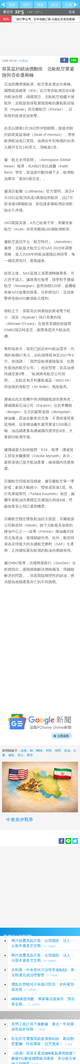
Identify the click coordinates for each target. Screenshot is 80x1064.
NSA (39, 750)
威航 (11, 755)
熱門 (26, 5)
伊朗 (49, 750)
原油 (67, 750)
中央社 (23, 60)
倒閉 (58, 750)
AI (31, 750)
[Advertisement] (40, 886)
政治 (54, 5)
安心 (20, 755)
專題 (40, 5)
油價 (24, 750)
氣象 (72, 12)
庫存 (30, 755)
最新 (12, 5)
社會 (68, 5)
